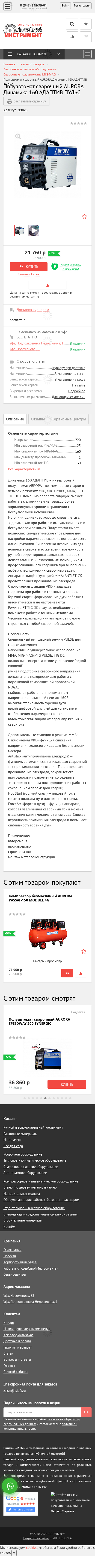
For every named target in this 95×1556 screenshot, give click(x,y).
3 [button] (33, 1098)
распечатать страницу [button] (30, 101)
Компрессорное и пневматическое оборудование (40, 1181)
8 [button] (54, 1098)
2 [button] (29, 1098)
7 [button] (50, 1098)
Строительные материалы (22, 1220)
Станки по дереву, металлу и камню (30, 1187)
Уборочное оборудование (22, 1154)
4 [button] (37, 1098)
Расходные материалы (20, 1133)
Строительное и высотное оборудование (34, 1208)
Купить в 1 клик (29, 274)
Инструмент (12, 1139)
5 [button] (41, 1098)
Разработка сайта (36, 1538)
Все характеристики (24, 469)
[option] (47, 164)
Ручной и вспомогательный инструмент (33, 1127)
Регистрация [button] (82, 5)
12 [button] (70, 1098)
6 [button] (45, 1098)
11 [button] (66, 1098)
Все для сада (13, 1146)
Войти (65, 5)
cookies (31, 1547)
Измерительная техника (21, 1193)
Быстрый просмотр (47, 961)
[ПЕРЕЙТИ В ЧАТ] (10, 1486)
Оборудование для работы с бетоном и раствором (41, 1199)
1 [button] (25, 1098)
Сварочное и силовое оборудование (30, 1166)
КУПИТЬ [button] (31, 266)
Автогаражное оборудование (25, 1172)
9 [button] (58, 1098)
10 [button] (62, 1098)
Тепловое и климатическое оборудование (34, 1160)
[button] (47, 285)
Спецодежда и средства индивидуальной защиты (40, 1214)
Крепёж (9, 1226)
